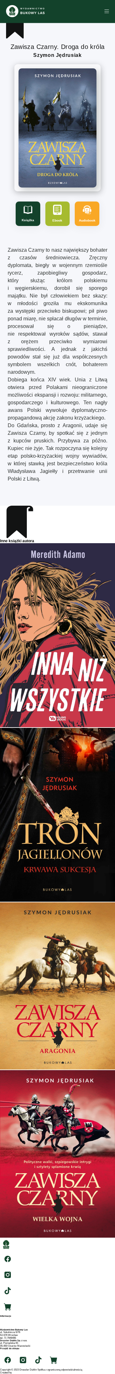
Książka (28, 220)
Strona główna (7, 1318)
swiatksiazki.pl (8, 1351)
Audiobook (87, 220)
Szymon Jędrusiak (57, 55)
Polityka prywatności (11, 1327)
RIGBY (16, 1372)
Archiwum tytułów (9, 1321)
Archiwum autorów (10, 1324)
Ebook (57, 220)
